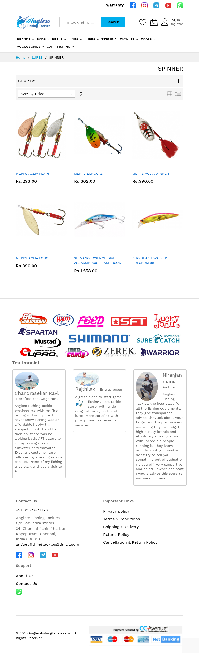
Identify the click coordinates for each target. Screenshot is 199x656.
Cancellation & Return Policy (130, 542)
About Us (24, 575)
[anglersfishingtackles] (34, 22)
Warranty (115, 5)
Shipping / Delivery (121, 526)
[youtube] (168, 5)
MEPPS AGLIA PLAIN (32, 173)
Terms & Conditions (121, 519)
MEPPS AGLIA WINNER (150, 173)
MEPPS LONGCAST (89, 173)
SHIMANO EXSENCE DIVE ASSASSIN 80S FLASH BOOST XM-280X (98, 262)
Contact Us (26, 583)
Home (21, 57)
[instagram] (144, 5)
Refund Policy (116, 534)
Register (176, 24)
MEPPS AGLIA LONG (32, 258)
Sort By (27, 94)
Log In (175, 20)
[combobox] (80, 22)
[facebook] (133, 5)
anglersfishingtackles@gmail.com (47, 544)
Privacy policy (116, 511)
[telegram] (156, 5)
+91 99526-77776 (32, 510)
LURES (38, 57)
